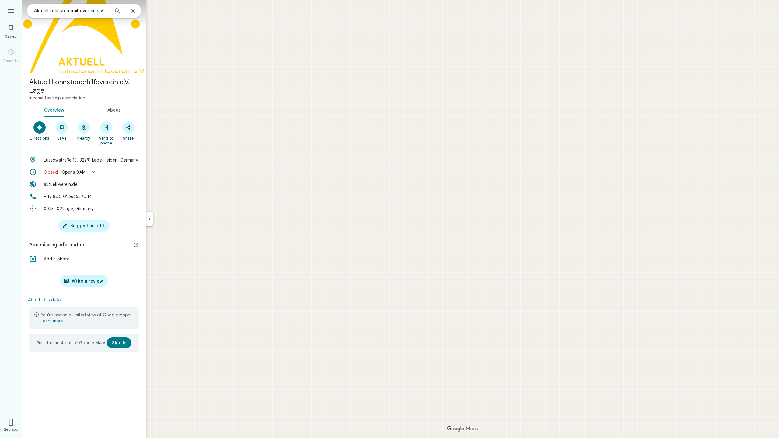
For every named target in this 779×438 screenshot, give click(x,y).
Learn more (52, 321)
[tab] (53, 109)
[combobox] (71, 10)
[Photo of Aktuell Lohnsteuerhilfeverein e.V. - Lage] (84, 36)
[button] (84, 172)
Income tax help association (57, 98)
